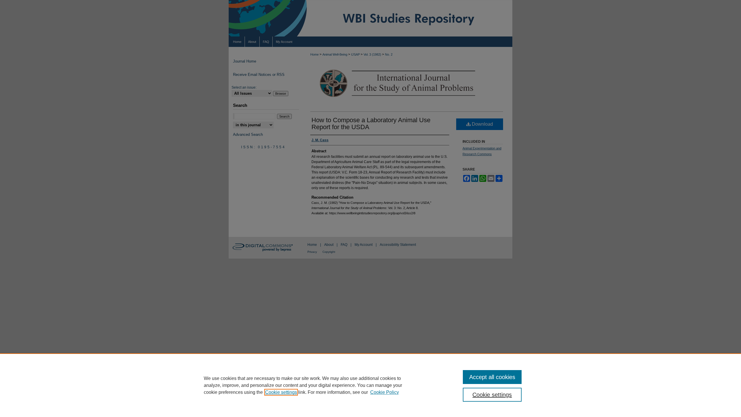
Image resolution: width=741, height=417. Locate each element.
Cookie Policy (384, 392)
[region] (370, 385)
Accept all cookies (492, 377)
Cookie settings (281, 392)
